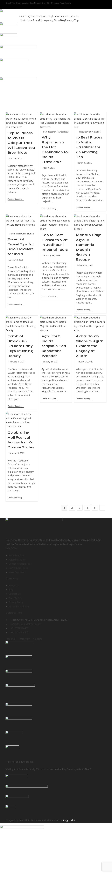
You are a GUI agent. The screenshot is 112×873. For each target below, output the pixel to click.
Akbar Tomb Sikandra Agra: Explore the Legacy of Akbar (89, 346)
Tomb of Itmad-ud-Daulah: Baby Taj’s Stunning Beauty (20, 346)
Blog (62, 20)
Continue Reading (16, 199)
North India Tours (29, 20)
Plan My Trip (72, 20)
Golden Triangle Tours (49, 16)
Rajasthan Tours (70, 16)
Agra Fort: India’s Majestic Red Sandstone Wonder (54, 346)
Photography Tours (49, 20)
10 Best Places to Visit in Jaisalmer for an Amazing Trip (89, 147)
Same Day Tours (28, 16)
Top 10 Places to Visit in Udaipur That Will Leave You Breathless (21, 143)
